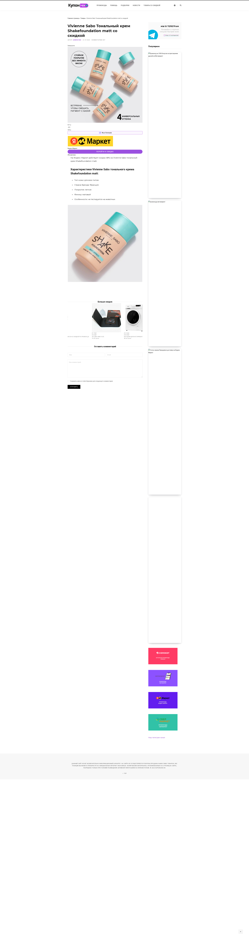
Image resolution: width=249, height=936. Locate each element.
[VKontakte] (58, 164)
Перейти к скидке (105, 152)
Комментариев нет (98, 40)
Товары (82, 18)
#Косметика (72, 155)
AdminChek (77, 40)
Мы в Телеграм (107, 133)
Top (125, 773)
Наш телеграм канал (156, 737)
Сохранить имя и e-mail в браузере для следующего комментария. (91, 381)
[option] (106, 321)
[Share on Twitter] (58, 159)
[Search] (179, 5)
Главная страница (73, 18)
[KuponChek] (80, 5)
